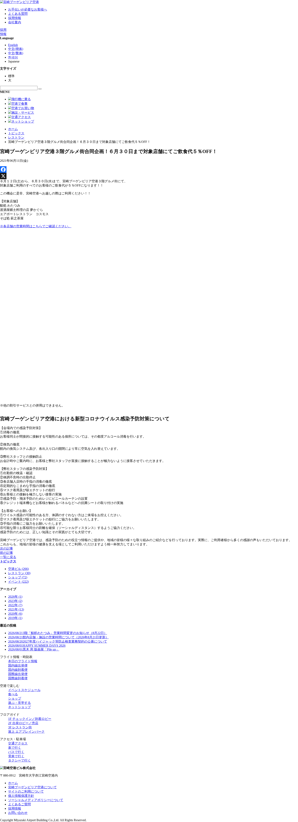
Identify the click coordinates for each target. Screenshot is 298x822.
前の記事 (6, 552)
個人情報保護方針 (21, 795)
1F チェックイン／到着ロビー (29, 719)
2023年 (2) (15, 601)
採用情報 (14, 18)
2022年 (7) (15, 605)
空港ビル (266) (18, 569)
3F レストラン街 (20, 727)
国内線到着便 (18, 669)
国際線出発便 (18, 674)
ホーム (13, 129)
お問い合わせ (18, 812)
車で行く (14, 747)
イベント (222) (18, 581)
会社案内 (14, 22)
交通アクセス (18, 743)
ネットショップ (19, 707)
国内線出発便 (18, 665)
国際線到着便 (18, 678)
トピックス (16, 133)
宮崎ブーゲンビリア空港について (32, 787)
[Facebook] (149, 169)
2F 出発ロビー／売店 (23, 723)
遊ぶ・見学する (19, 702)
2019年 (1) (15, 618)
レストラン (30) (19, 573)
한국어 (13, 57)
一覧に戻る (8, 557)
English (13, 45)
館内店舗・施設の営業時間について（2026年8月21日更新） (58, 637)
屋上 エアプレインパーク (26, 731)
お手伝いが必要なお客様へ (27, 9)
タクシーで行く (19, 760)
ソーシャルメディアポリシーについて (35, 800)
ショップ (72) (17, 577)
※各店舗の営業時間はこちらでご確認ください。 (35, 226)
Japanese (13, 61)
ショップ (14, 698)
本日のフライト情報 (22, 661)
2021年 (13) (16, 609)
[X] (149, 176)
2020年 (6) (15, 613)
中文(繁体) (15, 53)
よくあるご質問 (19, 804)
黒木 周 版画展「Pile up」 (33, 649)
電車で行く (16, 756)
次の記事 (6, 548)
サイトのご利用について (26, 791)
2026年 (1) (15, 596)
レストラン (16, 137)
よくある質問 (18, 13)
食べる (13, 694)
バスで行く (16, 752)
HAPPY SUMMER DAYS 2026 (36, 645)
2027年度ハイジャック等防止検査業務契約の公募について (57, 641)
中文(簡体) (15, 49)
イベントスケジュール (24, 690)
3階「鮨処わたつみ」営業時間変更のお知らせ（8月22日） (57, 633)
